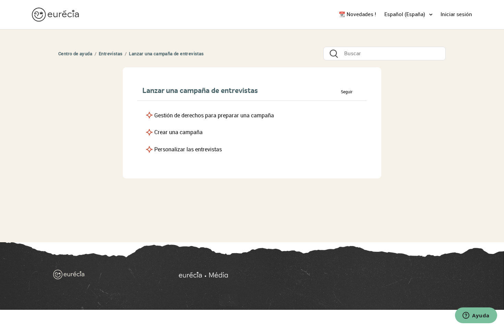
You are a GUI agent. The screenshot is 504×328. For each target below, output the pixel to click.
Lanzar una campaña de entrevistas (166, 53)
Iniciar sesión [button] (456, 14)
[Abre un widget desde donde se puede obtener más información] (476, 316)
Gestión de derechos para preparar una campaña (214, 115)
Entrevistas (110, 53)
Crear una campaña (178, 132)
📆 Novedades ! (357, 14)
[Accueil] (105, 276)
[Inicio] (56, 14)
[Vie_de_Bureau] (313, 276)
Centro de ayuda (75, 53)
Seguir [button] (346, 92)
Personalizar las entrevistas (188, 149)
